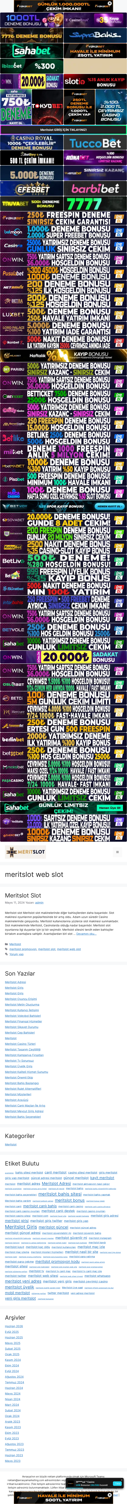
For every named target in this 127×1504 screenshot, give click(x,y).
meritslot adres (28, 1184)
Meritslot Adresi (15, 982)
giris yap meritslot (17, 1178)
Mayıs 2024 (13, 1393)
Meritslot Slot (23, 895)
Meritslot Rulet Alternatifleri (23, 1088)
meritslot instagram (100, 1238)
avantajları (9, 1173)
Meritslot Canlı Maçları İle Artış (25, 1105)
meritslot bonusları (46, 1299)
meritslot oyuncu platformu (30, 1257)
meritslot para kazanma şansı (55, 1257)
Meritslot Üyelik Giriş (18, 1066)
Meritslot (15, 944)
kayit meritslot (102, 1178)
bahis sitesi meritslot (29, 1172)
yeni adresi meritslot (83, 1293)
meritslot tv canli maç (58, 1271)
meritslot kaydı (97, 1242)
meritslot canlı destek (58, 1211)
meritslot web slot (69, 949)
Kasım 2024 (13, 1360)
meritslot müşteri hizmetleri (47, 1252)
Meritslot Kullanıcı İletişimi (22, 1010)
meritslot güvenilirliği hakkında (18, 1238)
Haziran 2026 (14, 1326)
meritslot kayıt (14, 1247)
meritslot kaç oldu (38, 1247)
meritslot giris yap (76, 1221)
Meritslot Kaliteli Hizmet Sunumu (26, 1072)
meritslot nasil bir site (81, 1252)
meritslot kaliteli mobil (57, 1243)
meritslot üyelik (19, 1286)
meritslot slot (46, 949)
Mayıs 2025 (12, 1343)
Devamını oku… (86, 933)
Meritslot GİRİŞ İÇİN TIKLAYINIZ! (63, 130)
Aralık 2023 (12, 1421)
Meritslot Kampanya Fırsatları (24, 1055)
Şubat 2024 (13, 1410)
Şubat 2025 (13, 1348)
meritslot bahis (74, 1188)
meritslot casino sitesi (18, 1215)
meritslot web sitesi (43, 1276)
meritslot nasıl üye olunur (110, 1252)
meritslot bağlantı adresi (43, 1201)
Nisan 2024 (12, 1399)
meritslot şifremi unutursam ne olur (99, 1288)
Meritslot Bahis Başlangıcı (22, 1083)
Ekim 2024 (12, 1365)
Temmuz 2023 (14, 1449)
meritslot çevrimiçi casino (90, 1281)
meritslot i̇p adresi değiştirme (33, 1243)
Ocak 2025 (12, 1354)
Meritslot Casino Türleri (20, 1044)
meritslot (10, 1184)
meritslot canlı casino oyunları (22, 1211)
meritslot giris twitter (46, 1221)
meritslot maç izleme (17, 1252)
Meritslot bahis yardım (18, 1200)
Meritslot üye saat (72, 1287)
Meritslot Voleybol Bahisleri (23, 1015)
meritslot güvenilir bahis (87, 1233)
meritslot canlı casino (70, 1206)
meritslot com (40, 1215)
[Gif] (63, 355)
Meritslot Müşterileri (18, 1094)
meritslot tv (36, 1271)
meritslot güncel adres (83, 1227)
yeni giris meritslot (20, 1298)
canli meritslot (55, 1172)
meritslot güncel (53, 1227)
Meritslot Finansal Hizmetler (23, 1021)
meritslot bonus (70, 1200)
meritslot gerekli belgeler (78, 1216)
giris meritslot (108, 1172)
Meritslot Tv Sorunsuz (19, 1060)
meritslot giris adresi (104, 1215)
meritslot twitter (15, 1276)
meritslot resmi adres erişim (93, 1262)
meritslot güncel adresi (23, 1233)
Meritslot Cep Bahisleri (20, 1032)
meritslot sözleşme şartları (16, 1271)
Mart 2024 (12, 1404)
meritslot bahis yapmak (96, 1194)
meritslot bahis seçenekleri (21, 1194)
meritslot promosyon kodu (57, 1261)
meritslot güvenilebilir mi (56, 1233)
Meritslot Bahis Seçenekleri (23, 1116)
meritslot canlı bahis (40, 1206)
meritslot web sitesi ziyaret (71, 1276)
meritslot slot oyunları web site (64, 1267)
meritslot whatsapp (97, 1276)
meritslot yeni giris (57, 1281)
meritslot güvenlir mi (71, 1238)
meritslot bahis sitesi (60, 1194)
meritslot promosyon (23, 949)
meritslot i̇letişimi (12, 1243)
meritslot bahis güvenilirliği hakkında (100, 1189)
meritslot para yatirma (82, 1256)
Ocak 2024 (12, 1416)
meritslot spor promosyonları (91, 1267)
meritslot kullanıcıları (64, 1247)
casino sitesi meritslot (82, 1172)
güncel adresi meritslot (46, 1178)
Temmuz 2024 (14, 1382)
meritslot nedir (11, 1257)
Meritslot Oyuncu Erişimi (21, 999)
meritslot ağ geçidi (56, 1189)
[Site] (63, 218)
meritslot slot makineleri (39, 1267)
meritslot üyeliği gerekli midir (48, 1288)
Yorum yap (16, 954)
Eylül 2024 (12, 1371)
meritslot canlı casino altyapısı (97, 1207)
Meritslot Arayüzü (16, 1100)
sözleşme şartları (39, 1293)
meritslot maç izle (91, 1247)
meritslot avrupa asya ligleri (35, 1189)
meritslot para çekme (19, 1261)
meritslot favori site (58, 1216)
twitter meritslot (58, 1293)
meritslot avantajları (13, 1189)
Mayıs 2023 (13, 1461)
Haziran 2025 (14, 1337)
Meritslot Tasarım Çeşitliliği (23, 1049)
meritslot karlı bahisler (77, 1243)
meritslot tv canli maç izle (87, 1271)
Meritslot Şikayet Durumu (21, 1027)
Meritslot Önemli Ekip (19, 1077)
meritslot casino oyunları (91, 1211)
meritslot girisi (17, 1220)
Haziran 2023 (14, 1455)
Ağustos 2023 (14, 1444)
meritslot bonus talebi (95, 1201)
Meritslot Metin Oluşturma (22, 1004)
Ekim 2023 (12, 1433)
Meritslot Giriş (14, 987)
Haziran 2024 (14, 1388)
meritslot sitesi (16, 1266)
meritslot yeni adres (23, 1281)
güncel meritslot (76, 1178)
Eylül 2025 (12, 1332)
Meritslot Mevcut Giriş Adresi (24, 1111)
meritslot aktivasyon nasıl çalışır (91, 1184)
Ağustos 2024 (14, 1376)
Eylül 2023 (12, 1438)
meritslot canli (13, 1206)
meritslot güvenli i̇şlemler (43, 1238)
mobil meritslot (17, 1293)
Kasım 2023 (13, 1427)
